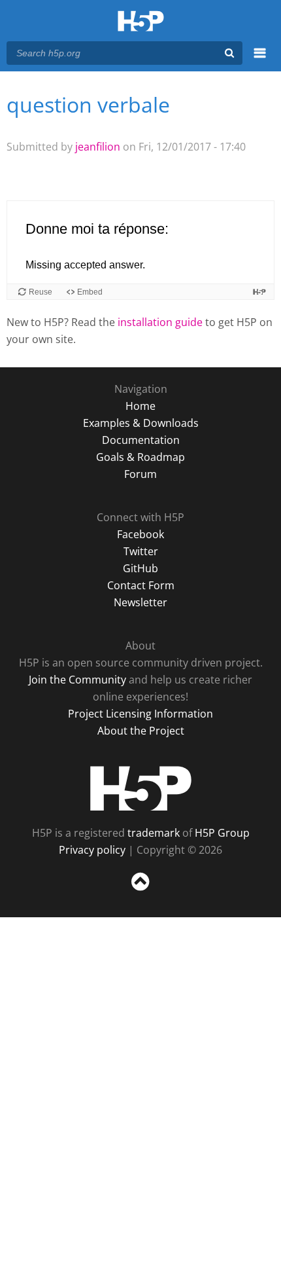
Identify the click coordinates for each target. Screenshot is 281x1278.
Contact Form (140, 585)
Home (140, 406)
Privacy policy (92, 850)
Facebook (140, 534)
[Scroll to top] (140, 891)
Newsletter (140, 602)
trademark (153, 833)
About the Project (140, 730)
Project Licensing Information (140, 713)
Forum (140, 474)
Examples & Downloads (141, 423)
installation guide (160, 322)
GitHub (140, 568)
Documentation (141, 440)
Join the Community (77, 679)
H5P (140, 788)
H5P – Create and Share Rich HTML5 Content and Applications (141, 21)
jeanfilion (97, 146)
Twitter (141, 551)
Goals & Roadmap (140, 457)
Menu (259, 60)
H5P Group (222, 833)
